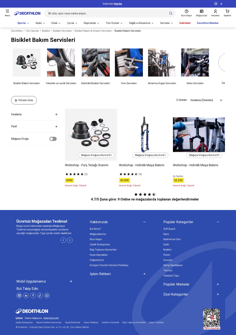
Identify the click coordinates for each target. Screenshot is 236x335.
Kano (166, 234)
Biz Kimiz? (95, 228)
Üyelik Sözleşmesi (100, 244)
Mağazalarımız (98, 234)
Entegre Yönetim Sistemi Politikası (109, 265)
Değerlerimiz (97, 260)
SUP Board (169, 228)
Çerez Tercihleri (156, 322)
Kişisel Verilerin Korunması (49, 322)
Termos (167, 270)
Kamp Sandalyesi (172, 265)
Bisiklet (167, 249)
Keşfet (118, 3)
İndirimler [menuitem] (185, 23)
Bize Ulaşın (96, 239)
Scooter (167, 260)
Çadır (166, 244)
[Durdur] (216, 4)
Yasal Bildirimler (72, 322)
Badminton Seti (172, 239)
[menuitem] (23, 23)
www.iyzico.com (51, 318)
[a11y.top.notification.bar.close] (221, 4)
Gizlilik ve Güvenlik (110, 322)
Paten (166, 254)
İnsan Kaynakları (99, 254)
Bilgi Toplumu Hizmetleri (103, 249)
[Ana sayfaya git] (27, 13)
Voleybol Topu (171, 275)
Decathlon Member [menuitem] (208, 23)
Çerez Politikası (91, 322)
